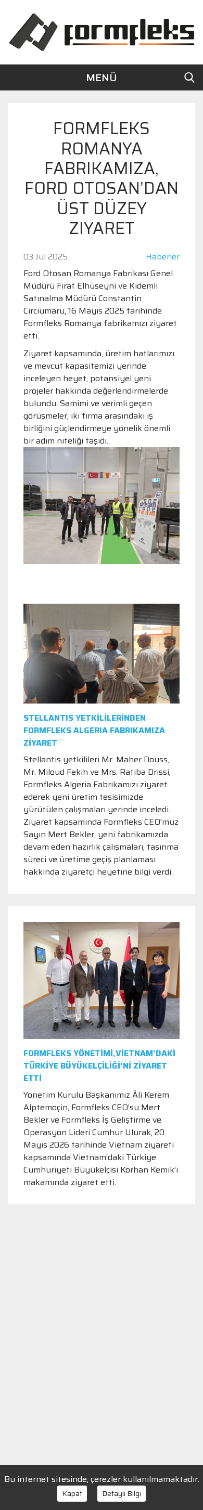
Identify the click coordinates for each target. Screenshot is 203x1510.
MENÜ (101, 77)
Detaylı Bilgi (121, 1493)
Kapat (72, 1493)
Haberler (163, 256)
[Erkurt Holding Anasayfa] (101, 31)
